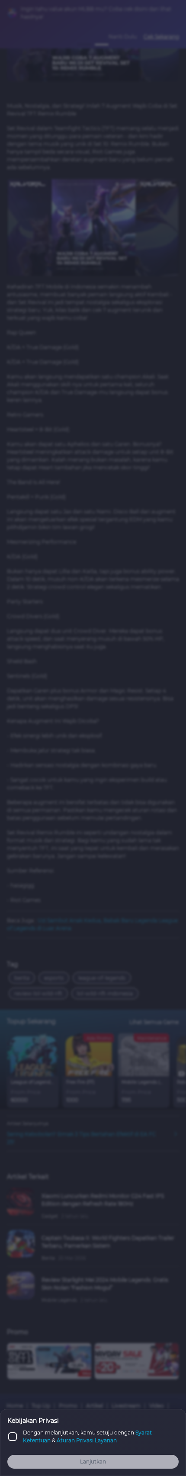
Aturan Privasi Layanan (87, 1440)
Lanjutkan (93, 1461)
